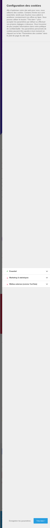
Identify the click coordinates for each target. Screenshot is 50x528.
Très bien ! (40, 521)
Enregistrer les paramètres (20, 521)
